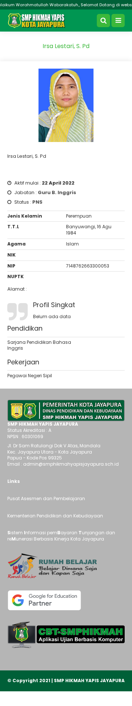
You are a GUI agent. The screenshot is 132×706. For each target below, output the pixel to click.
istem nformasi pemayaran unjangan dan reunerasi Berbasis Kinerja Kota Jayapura (61, 536)
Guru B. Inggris (57, 192)
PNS (37, 202)
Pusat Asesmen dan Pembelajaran (46, 498)
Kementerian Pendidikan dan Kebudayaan (55, 516)
